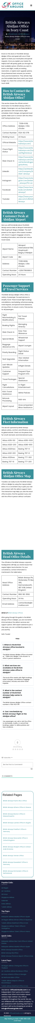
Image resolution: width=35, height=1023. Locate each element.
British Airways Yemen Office (13, 856)
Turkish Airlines (6, 907)
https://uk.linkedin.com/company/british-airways (25, 171)
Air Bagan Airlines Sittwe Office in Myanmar (16, 920)
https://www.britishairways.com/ (25, 142)
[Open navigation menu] (31, 5)
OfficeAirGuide (12, 34)
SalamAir (4, 901)
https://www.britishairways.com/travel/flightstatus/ (25, 150)
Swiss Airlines (6, 904)
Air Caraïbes (5, 891)
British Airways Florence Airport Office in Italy (17, 956)
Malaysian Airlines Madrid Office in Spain (15, 917)
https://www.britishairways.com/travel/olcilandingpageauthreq (25, 161)
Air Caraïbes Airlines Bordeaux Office (14, 971)
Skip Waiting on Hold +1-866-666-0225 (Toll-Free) (17, 1020)
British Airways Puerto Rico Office (15, 801)
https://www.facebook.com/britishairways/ (25, 189)
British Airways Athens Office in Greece (17, 807)
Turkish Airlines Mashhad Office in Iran (14, 923)
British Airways (23, 34)
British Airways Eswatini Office (12, 950)
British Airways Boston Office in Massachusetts (14, 815)
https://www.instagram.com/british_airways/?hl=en (25, 180)
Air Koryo (4, 894)
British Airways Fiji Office (9, 953)
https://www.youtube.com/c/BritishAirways (25, 199)
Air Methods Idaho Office (10, 977)
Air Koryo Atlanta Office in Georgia (13, 974)
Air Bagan (4, 888)
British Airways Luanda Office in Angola (17, 823)
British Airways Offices (15, 613)
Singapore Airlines (7, 897)
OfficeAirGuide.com (16, 1013)
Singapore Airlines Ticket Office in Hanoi (15, 931)
